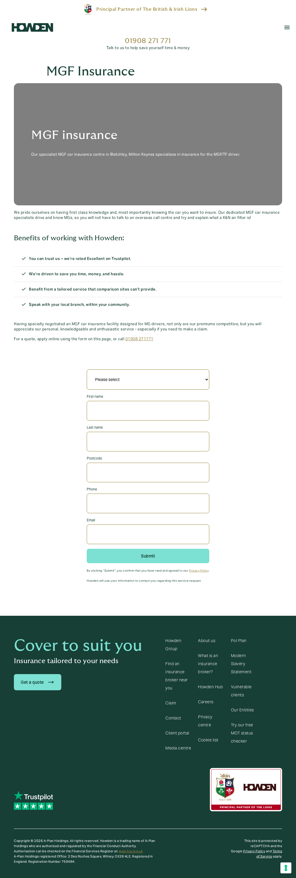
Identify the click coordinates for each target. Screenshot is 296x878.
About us (206, 640)
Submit (148, 556)
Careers (206, 701)
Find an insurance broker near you (176, 676)
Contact (173, 718)
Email (91, 520)
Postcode (94, 458)
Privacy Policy (199, 570)
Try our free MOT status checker (242, 733)
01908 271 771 (148, 40)
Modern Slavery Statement (241, 663)
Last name (95, 427)
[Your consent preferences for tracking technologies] (285, 867)
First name (95, 396)
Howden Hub (210, 686)
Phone (92, 489)
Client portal (177, 733)
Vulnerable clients (241, 690)
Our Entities (242, 710)
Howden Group (173, 644)
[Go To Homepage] (32, 27)
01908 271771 (139, 339)
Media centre (178, 748)
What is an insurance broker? (208, 663)
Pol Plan (239, 640)
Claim (170, 703)
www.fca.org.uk (131, 851)
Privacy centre (205, 721)
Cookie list (208, 740)
